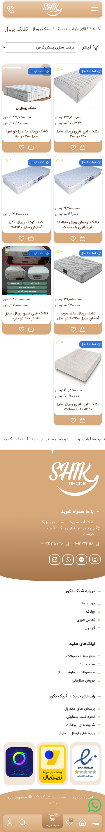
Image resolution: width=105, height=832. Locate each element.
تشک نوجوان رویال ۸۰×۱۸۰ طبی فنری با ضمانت (78, 225)
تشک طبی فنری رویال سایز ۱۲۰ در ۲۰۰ (78, 134)
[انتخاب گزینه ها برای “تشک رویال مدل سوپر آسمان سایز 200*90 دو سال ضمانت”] (82, 329)
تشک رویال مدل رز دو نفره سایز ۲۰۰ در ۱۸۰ (27, 134)
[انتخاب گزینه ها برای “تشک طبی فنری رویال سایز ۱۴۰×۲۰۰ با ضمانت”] (82, 420)
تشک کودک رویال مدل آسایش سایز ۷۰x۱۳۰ (26, 225)
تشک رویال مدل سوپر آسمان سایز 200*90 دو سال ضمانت (78, 316)
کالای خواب (78, 29)
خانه (96, 29)
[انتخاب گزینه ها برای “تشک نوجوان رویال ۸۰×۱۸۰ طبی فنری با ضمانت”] (82, 238)
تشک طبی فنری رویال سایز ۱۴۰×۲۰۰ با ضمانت (78, 407)
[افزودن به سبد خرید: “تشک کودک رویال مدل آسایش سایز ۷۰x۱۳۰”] (31, 238)
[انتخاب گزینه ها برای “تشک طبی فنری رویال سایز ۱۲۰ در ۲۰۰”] (82, 147)
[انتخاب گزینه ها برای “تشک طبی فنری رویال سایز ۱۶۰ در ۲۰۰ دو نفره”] (31, 329)
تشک (60, 29)
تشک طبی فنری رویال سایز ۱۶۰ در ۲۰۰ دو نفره (27, 316)
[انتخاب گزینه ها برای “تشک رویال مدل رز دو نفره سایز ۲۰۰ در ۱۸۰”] (31, 147)
